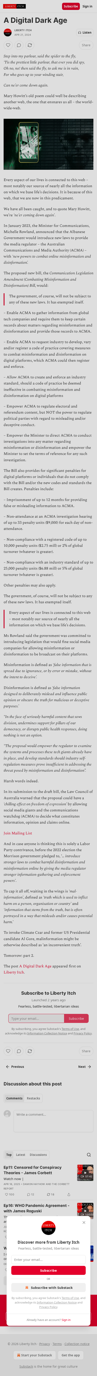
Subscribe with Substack (52, 1287)
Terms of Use (70, 1298)
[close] (84, 1222)
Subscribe (48, 1270)
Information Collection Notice (57, 1302)
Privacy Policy (48, 1307)
